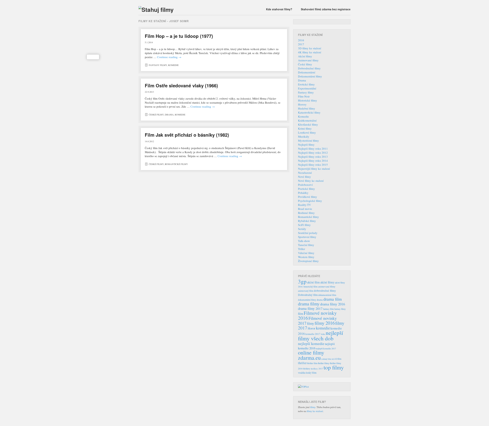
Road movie (305, 209)
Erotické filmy (306, 84)
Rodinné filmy (306, 213)
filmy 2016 (325, 323)
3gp (302, 281)
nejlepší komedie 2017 (326, 348)
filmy (310, 323)
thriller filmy (323, 363)
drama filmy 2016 (332, 304)
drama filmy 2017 (310, 308)
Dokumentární (306, 72)
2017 (301, 44)
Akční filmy (305, 56)
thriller (302, 363)
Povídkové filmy (307, 197)
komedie (323, 328)
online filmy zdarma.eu (311, 355)
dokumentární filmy (307, 299)
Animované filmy (308, 60)
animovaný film (305, 290)
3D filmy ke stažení (309, 48)
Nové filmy (304, 177)
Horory (302, 104)
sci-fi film (336, 358)
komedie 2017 (312, 334)
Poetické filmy (306, 189)
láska (323, 334)
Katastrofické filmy (309, 112)
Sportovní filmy (307, 237)
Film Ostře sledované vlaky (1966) (181, 85)
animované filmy (326, 286)
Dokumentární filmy (310, 76)
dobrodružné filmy (325, 290)
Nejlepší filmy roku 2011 (313, 148)
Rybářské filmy (307, 221)
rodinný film (326, 359)
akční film (313, 282)
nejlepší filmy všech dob (320, 335)
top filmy (334, 367)
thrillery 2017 (317, 368)
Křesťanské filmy (308, 124)
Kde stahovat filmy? (279, 9)
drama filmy (309, 304)
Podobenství (305, 185)
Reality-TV (304, 205)
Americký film (310, 286)
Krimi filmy (305, 128)
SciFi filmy (304, 225)
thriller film (312, 363)
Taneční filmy (306, 245)
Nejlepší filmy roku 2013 (313, 156)
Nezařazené (305, 172)
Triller (301, 249)
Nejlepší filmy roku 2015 (313, 164)
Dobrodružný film (308, 295)
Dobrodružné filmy (309, 68)
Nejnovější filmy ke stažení (314, 168)
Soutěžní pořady (307, 233)
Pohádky (303, 193)
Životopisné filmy (308, 261)
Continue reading (169, 57)
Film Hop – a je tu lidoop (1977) (179, 36)
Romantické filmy (176, 164)
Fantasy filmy (158, 65)
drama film (332, 299)
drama (320, 299)
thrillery (306, 368)
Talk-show (304, 241)
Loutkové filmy (307, 132)
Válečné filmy (306, 253)
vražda (301, 372)
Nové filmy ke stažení (311, 181)
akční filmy (327, 282)
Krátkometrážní (307, 120)
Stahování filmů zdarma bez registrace (326, 9)
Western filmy (306, 257)
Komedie (173, 65)
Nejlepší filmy (306, 144)
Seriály (302, 229)
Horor (311, 328)
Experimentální (307, 88)
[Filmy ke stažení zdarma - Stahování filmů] (156, 9)
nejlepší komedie (311, 343)
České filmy (156, 114)
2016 (301, 40)
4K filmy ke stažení (309, 52)
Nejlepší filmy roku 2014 (313, 160)
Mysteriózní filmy (308, 140)
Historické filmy (307, 100)
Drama (169, 114)
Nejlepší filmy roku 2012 (313, 152)
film (300, 313)
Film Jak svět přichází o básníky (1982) (187, 134)
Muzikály (303, 136)
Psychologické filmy (310, 201)
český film (311, 372)
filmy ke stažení (315, 411)
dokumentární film (327, 295)
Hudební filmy (306, 108)
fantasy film (328, 308)
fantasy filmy (340, 309)
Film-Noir (304, 96)
